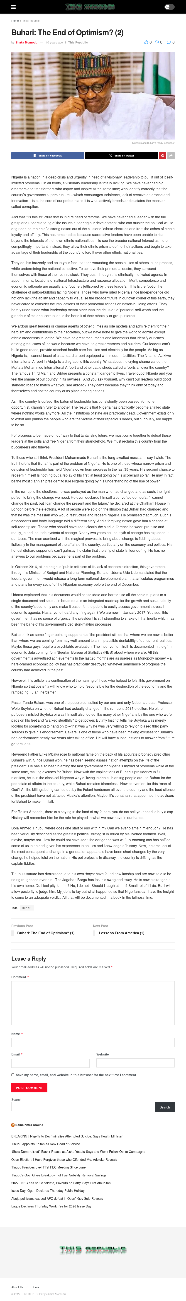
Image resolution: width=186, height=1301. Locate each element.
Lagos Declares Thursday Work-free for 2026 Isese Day (51, 1206)
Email (17, 1054)
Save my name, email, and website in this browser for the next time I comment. (76, 1074)
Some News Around (29, 1125)
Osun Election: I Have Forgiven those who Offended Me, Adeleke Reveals (64, 1159)
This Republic (30, 20)
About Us (17, 1287)
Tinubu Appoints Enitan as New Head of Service (45, 1144)
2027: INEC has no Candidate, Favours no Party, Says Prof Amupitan (61, 1183)
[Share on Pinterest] (162, 155)
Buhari (27, 908)
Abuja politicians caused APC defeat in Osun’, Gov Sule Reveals (57, 1198)
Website (102, 1054)
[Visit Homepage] (90, 6)
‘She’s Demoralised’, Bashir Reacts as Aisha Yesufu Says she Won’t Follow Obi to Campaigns (78, 1151)
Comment (20, 977)
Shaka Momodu (26, 42)
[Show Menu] (13, 7)
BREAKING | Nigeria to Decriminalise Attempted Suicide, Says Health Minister (66, 1136)
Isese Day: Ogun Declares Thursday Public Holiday (48, 1190)
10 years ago (54, 42)
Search (16, 1099)
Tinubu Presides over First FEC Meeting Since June (48, 1167)
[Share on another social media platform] (171, 155)
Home (15, 20)
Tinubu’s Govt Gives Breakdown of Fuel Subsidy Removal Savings (58, 1175)
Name (17, 1033)
